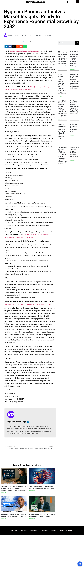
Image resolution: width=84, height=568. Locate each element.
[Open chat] (79, 563)
